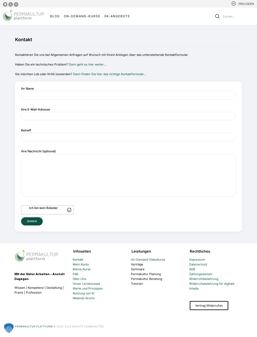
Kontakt (78, 259)
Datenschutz (198, 264)
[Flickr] (5, 4)
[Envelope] (16, 4)
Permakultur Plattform (34, 326)
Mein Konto (81, 264)
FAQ (75, 274)
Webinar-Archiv (84, 298)
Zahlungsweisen (200, 274)
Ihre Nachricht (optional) (38, 151)
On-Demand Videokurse (148, 259)
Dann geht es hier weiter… (87, 64)
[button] (251, 326)
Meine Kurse (82, 269)
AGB (192, 269)
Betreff (26, 130)
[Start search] (217, 16)
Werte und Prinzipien (88, 288)
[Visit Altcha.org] (69, 210)
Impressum (197, 259)
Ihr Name (27, 88)
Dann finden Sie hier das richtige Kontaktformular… (109, 74)
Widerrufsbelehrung (203, 279)
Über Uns (79, 279)
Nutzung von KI (83, 293)
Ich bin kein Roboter (43, 207)
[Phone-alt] (10, 4)
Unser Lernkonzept (86, 284)
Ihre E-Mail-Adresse (35, 109)
